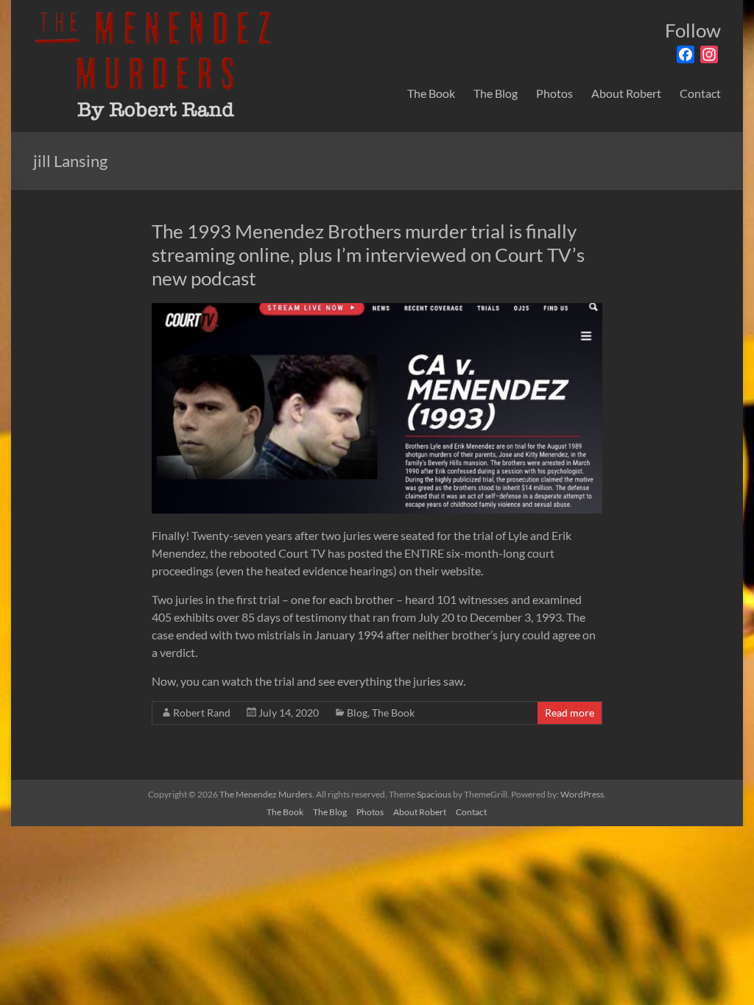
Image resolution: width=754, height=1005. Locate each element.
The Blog (495, 93)
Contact (700, 93)
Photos (554, 93)
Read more (569, 712)
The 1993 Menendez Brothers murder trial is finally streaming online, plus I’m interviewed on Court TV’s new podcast (368, 254)
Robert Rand (201, 712)
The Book (431, 93)
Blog (357, 712)
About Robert (626, 93)
